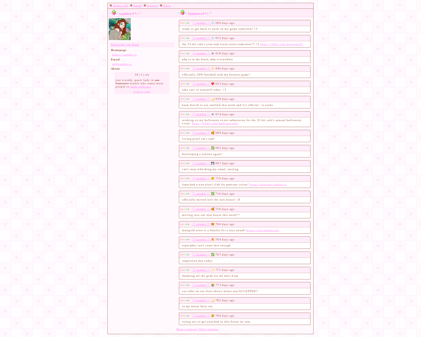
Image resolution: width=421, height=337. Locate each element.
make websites (140, 86)
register (152, 5)
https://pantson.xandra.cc (268, 184)
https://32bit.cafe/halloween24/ (215, 123)
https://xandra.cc (124, 54)
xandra (201, 23)
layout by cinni (141, 92)
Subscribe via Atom (125, 44)
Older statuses (208, 329)
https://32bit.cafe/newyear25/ (281, 44)
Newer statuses (187, 329)
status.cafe (120, 5)
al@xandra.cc (122, 64)
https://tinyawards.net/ (263, 230)
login (167, 5)
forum (137, 5)
